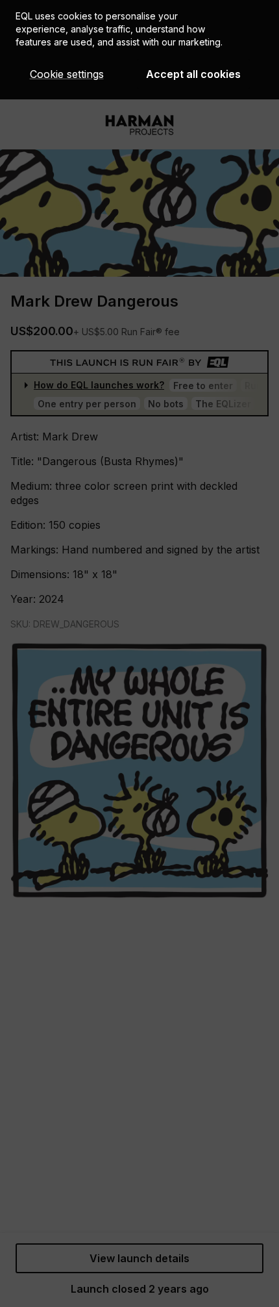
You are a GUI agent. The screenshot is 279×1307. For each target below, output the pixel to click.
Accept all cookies (193, 74)
